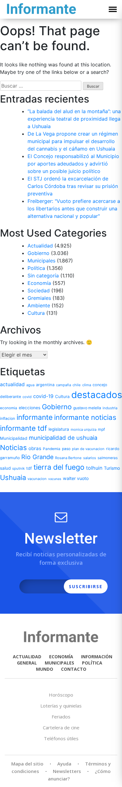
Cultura (36, 313)
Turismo (112, 468)
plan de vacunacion (88, 449)
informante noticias (85, 417)
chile (77, 385)
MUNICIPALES (59, 663)
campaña (63, 385)
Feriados (61, 716)
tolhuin (94, 468)
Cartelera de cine (61, 727)
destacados (96, 394)
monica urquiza (83, 429)
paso (66, 448)
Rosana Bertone (68, 458)
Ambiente (39, 305)
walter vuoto (76, 478)
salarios (89, 458)
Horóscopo (61, 695)
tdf (29, 468)
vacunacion (37, 479)
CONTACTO (73, 669)
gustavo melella (87, 407)
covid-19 (43, 396)
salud (5, 468)
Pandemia (51, 449)
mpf (101, 429)
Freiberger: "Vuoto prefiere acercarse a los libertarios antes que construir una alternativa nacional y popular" (74, 208)
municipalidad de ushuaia (63, 437)
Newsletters (67, 771)
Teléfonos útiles (61, 738)
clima (86, 385)
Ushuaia (13, 477)
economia (8, 408)
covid (27, 397)
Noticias (13, 447)
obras (34, 448)
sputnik (18, 468)
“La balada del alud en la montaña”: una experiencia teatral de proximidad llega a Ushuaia (74, 118)
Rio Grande (37, 457)
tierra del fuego (58, 467)
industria (110, 408)
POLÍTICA (92, 663)
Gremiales (39, 298)
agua (30, 385)
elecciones (29, 407)
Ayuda (64, 764)
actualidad (12, 384)
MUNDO (44, 669)
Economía (39, 283)
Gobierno (38, 253)
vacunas (54, 479)
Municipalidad (13, 438)
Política (36, 268)
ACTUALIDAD (27, 657)
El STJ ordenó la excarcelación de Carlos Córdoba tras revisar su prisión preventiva (73, 186)
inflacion (7, 418)
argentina (45, 384)
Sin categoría (43, 275)
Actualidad (40, 245)
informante (35, 417)
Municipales (41, 260)
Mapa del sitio (27, 764)
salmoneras (108, 458)
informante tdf (23, 428)
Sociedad (39, 290)
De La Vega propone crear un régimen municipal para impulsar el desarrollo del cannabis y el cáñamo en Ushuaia (73, 141)
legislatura (58, 429)
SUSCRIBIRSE (86, 586)
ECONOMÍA (61, 657)
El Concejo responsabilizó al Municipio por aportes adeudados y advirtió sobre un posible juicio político (73, 163)
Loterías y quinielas (61, 706)
